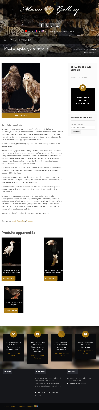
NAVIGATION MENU (19, 40)
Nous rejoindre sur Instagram (85, 352)
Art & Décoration (85, 49)
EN (45, 31)
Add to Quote (21, 115)
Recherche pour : (78, 124)
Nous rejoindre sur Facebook (61, 354)
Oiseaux (29, 221)
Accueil (75, 49)
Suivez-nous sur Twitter (13, 354)
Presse (65, 31)
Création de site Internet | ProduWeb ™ (18, 406)
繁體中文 (30, 31)
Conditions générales (54, 31)
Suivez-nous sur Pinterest (37, 356)
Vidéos (72, 31)
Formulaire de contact (77, 383)
